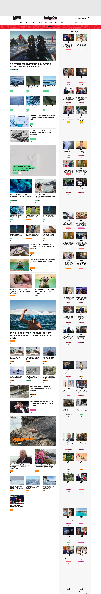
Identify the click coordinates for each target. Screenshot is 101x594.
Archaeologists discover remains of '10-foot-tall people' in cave (81, 410)
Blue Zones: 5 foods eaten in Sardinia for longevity (81, 519)
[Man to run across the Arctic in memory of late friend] (33, 229)
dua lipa (81, 302)
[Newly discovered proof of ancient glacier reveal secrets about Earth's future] (17, 100)
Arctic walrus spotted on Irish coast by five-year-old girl (45, 466)
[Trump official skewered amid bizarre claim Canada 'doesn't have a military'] (68, 215)
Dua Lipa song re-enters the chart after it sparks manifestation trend (81, 298)
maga (81, 121)
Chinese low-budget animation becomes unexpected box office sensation (68, 465)
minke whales (45, 380)
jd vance (81, 82)
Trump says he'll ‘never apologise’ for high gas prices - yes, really (68, 372)
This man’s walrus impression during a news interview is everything (20, 466)
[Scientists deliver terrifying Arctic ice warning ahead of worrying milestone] (33, 100)
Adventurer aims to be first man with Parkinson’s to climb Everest (16, 377)
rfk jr (68, 121)
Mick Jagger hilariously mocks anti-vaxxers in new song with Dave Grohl (41, 403)
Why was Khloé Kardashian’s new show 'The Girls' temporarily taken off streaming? (81, 224)
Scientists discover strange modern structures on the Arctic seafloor (32, 87)
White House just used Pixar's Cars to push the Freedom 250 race (68, 337)
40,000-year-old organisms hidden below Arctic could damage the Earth (16, 87)
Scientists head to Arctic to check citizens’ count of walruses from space (49, 236)
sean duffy (68, 228)
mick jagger (33, 410)
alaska (31, 252)
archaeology (33, 139)
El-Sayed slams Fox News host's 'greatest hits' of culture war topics (81, 391)
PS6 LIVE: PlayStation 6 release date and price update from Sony (68, 152)
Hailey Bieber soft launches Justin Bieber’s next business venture (68, 80)
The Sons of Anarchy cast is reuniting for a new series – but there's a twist (81, 338)
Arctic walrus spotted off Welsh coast (22, 440)
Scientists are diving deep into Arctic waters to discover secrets (30, 65)
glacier (12, 109)
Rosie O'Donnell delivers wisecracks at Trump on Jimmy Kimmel (81, 539)
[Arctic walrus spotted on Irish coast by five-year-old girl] (45, 456)
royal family (68, 268)
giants (81, 414)
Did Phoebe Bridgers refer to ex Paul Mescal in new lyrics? (81, 558)
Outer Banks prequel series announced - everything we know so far (81, 445)
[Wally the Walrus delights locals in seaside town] (49, 351)
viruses (12, 219)
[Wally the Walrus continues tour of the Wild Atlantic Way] (33, 351)
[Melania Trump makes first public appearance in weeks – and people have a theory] (68, 163)
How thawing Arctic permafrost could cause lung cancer (45, 196)
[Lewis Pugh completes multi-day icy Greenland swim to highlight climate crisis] (33, 315)
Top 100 (21, 22)
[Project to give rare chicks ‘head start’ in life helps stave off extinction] (21, 281)
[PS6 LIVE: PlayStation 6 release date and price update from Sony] (68, 145)
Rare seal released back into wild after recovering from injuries (42, 261)
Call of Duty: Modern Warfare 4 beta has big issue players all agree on (68, 410)
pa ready (32, 268)
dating (68, 395)
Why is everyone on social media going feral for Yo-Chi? (81, 464)
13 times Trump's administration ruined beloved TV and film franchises (81, 485)
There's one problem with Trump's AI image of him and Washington (68, 558)
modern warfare (68, 414)
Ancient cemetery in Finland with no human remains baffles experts (32, 217)
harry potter (68, 489)
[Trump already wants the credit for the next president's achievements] (81, 90)
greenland (15, 172)
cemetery (28, 219)
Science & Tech (48, 22)
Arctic (44, 238)
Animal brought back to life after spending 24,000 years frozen (32, 377)
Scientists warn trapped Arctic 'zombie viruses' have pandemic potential (16, 217)
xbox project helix (68, 248)
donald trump (68, 49)
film (68, 469)
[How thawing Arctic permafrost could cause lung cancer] (45, 186)
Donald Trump (81, 322)
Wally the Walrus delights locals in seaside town (49, 358)
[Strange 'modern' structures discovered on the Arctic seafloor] (33, 80)
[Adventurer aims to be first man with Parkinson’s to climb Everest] (17, 370)
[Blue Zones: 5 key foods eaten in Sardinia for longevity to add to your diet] (81, 512)
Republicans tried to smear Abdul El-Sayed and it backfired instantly (81, 189)
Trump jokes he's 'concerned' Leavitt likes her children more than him (68, 99)
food (81, 469)
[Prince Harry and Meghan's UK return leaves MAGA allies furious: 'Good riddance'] (68, 255)
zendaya (81, 376)
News (27, 22)
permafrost (37, 200)
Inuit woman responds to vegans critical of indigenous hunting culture (16, 487)
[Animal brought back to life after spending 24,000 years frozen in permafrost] (33, 370)
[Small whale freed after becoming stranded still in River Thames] (49, 370)
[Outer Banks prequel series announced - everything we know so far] (81, 437)
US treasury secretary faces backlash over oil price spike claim (68, 317)
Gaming (33, 22)
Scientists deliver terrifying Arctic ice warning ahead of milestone (32, 107)
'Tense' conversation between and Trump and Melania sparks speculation (81, 244)
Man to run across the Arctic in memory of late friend (33, 235)
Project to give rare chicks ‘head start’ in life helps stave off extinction (20, 291)
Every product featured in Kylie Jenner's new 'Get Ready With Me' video (68, 298)
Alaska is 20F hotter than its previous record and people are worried (42, 246)
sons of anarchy (81, 342)
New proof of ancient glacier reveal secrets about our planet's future (17, 107)
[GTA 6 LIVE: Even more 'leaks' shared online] (81, 37)
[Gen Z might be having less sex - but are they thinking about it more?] (68, 384)
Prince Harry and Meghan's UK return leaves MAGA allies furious (68, 264)
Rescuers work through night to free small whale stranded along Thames (42, 388)
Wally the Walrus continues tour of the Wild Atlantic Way (32, 358)
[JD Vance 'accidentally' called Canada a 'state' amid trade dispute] (81, 72)
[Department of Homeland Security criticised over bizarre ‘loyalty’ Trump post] (68, 37)
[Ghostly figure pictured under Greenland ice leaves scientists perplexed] (33, 160)
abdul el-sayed (81, 192)
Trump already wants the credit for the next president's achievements (81, 99)
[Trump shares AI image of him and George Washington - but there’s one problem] (68, 550)
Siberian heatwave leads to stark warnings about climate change (49, 487)
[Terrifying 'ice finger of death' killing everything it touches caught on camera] (49, 210)
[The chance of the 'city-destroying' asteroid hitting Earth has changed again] (68, 531)
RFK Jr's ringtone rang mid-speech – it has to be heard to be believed (68, 118)
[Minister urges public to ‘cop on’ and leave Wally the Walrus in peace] (17, 351)
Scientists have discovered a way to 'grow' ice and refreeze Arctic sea (42, 118)
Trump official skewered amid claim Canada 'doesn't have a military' (68, 223)
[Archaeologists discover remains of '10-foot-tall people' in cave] (81, 403)
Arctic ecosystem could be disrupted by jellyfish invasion (20, 195)
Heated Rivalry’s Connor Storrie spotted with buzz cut (81, 152)
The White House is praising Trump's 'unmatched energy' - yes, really (81, 318)
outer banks (81, 449)
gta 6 (81, 49)
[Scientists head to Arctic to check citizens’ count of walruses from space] (49, 229)
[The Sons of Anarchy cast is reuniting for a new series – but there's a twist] (81, 330)
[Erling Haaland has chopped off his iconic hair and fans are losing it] (81, 584)
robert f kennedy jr (68, 449)
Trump (40, 22)
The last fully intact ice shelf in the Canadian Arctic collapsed (33, 487)
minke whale (33, 394)
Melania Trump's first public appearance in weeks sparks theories (68, 171)
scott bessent (68, 322)
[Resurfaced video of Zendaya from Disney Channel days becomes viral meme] (81, 365)
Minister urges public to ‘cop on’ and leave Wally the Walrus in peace (16, 358)
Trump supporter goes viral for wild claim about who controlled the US (81, 119)
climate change (14, 69)
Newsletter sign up (82, 18)
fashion (68, 82)
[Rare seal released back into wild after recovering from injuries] (19, 265)
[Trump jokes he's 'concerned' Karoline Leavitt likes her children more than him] (68, 90)
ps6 (68, 155)
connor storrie (81, 155)
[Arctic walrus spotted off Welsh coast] (33, 431)
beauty (68, 302)
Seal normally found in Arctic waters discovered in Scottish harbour (45, 291)
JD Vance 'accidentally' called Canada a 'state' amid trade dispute (81, 80)
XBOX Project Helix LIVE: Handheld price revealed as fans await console (81, 171)
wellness (81, 523)
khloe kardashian (81, 228)
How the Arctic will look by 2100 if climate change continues (49, 87)
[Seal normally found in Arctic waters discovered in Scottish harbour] (45, 281)
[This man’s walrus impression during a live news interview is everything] (21, 456)
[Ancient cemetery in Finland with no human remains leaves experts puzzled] (33, 210)
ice (43, 219)
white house (81, 489)
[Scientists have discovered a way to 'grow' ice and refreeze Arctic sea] (19, 121)
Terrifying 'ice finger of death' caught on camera (49, 216)
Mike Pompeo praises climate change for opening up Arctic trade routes (16, 506)
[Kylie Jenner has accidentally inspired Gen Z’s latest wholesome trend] (68, 512)
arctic (11, 90)
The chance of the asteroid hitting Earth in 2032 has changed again (68, 539)
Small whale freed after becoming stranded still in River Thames (49, 377)
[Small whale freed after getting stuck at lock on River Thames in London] (19, 391)
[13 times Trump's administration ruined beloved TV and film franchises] (81, 477)
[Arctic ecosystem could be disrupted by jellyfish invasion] (21, 186)
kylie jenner (68, 523)
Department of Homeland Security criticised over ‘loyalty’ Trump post (68, 46)
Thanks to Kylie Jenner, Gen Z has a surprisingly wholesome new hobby (68, 520)
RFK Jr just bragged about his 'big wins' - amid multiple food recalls (68, 445)
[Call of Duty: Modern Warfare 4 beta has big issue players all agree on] (68, 403)
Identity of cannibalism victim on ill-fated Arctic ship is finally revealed (42, 133)
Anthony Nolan (29, 238)
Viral (56, 22)
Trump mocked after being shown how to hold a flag (68, 189)
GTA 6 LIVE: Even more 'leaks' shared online (81, 45)
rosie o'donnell (81, 542)
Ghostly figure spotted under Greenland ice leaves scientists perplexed (23, 168)
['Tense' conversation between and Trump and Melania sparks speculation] (81, 235)
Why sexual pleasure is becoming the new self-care (68, 391)
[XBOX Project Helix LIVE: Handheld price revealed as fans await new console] (81, 163)
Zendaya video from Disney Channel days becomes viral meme (81, 372)
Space (68, 542)
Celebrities (63, 22)
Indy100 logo (50, 18)
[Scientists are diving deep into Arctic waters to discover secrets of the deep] (33, 46)
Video (70, 22)
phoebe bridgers (81, 561)
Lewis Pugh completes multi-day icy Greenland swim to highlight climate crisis (30, 335)
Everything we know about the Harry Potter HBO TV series (68, 485)
